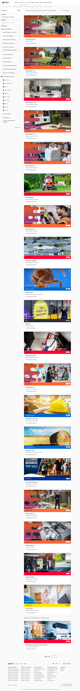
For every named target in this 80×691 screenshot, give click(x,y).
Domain (14, 660)
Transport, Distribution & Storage (9, 121)
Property (16, 2)
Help (21, 663)
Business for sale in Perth (12, 675)
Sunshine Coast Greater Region (17, 6)
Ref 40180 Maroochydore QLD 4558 (34, 294)
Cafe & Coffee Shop (51, 680)
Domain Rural (14, 682)
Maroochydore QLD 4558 (32, 72)
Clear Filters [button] (17, 127)
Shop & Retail (7, 117)
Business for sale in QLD (25, 672)
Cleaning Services (8, 83)
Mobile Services (8, 90)
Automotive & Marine (8, 36)
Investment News (48, 2)
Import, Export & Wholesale (10, 65)
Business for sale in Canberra (13, 677)
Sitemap (70, 685)
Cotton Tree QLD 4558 (31, 389)
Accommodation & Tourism (10, 32)
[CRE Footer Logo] (11, 663)
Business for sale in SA (25, 673)
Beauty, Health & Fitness (9, 39)
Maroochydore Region (29, 6)
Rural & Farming (7, 114)
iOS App (25, 663)
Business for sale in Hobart (13, 680)
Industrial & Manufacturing (10, 69)
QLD (10, 6)
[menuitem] (14, 661)
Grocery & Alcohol (8, 58)
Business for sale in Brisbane (13, 672)
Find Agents (32, 2)
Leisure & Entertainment (9, 72)
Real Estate (7, 100)
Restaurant (49, 678)
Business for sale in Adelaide (13, 673)
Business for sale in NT (25, 678)
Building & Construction (9, 43)
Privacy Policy (46, 689)
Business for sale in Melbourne (13, 670)
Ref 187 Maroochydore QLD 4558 (34, 452)
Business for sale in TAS (25, 680)
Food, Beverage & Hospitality (10, 50)
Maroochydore (38, 6)
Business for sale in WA (25, 675)
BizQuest (62, 670)
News (37, 2)
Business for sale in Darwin (13, 678)
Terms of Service (54, 689)
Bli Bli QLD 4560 (29, 41)
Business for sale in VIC (25, 670)
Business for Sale (24, 2)
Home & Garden (7, 61)
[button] (11, 10)
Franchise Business (8, 54)
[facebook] (53, 663)
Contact (16, 663)
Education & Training (8, 47)
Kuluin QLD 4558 (30, 547)
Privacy (61, 685)
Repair (6, 103)
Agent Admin (68, 663)
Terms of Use (65, 685)
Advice (40, 2)
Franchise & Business (38, 672)
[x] (59, 663)
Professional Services (47, 6)
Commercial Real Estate (5, 2)
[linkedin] (56, 663)
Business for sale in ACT (25, 677)
